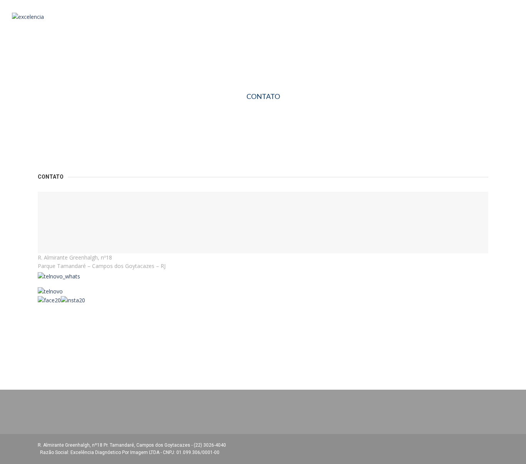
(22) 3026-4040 (210, 445)
